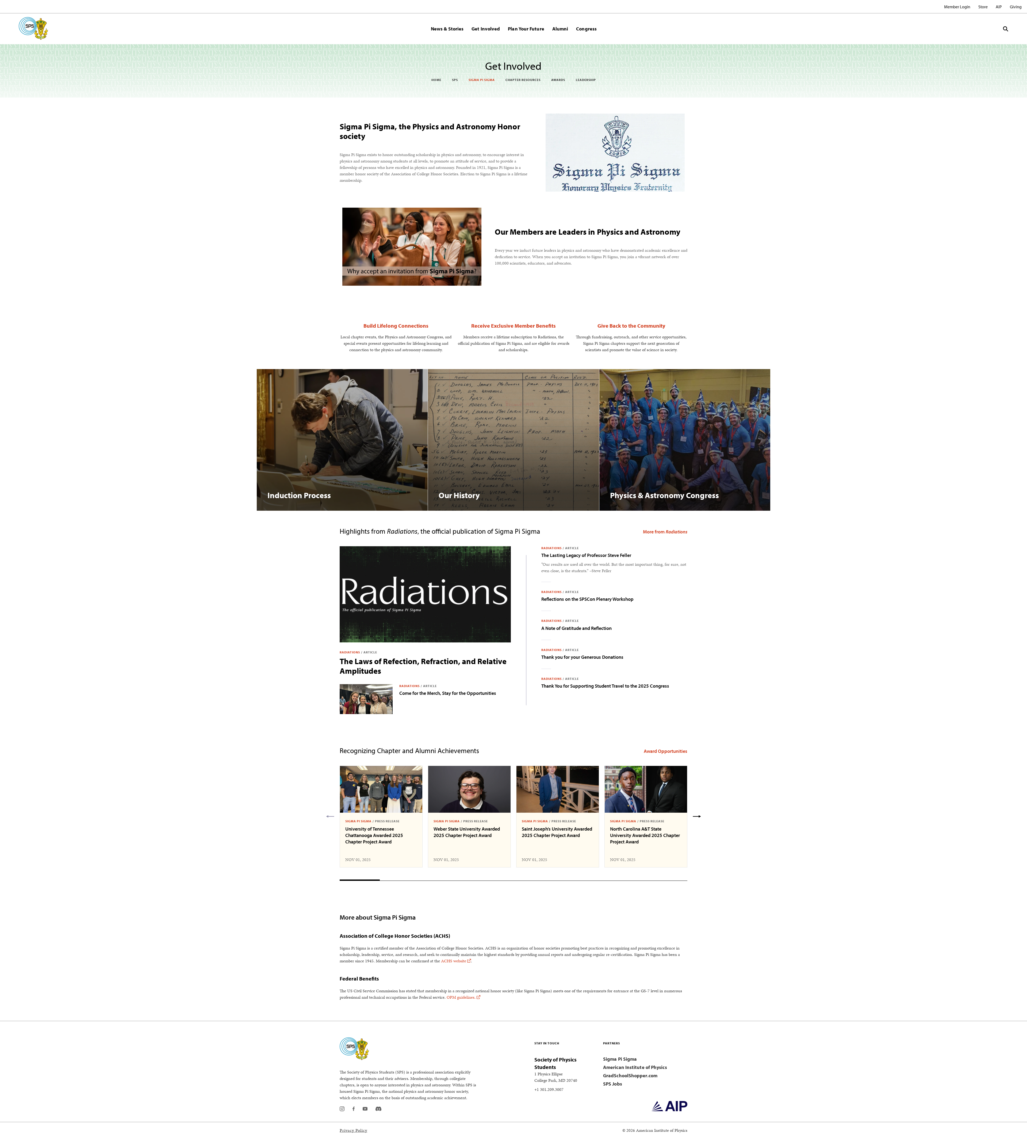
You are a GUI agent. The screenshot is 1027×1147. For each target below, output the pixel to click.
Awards (558, 80)
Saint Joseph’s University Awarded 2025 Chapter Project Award (557, 832)
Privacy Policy (353, 1130)
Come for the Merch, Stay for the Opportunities (447, 693)
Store (983, 6)
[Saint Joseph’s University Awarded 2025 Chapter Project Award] (557, 789)
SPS (455, 80)
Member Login (957, 6)
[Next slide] (697, 816)
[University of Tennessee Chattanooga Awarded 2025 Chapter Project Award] (381, 789)
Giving (1016, 6)
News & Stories (447, 29)
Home (436, 80)
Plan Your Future (526, 29)
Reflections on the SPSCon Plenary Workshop (587, 599)
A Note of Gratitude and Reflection (576, 628)
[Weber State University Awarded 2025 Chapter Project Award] (469, 789)
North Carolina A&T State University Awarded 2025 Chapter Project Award (645, 835)
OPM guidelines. (461, 997)
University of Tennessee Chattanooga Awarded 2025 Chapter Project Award (374, 835)
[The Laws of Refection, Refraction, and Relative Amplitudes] (425, 594)
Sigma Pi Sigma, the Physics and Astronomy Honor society (430, 131)
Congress (586, 29)
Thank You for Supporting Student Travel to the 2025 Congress (605, 686)
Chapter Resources (523, 80)
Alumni (560, 29)
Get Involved (486, 29)
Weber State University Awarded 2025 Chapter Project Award (467, 832)
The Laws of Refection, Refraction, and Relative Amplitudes (423, 666)
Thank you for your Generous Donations (582, 657)
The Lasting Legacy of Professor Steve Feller (586, 555)
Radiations (350, 652)
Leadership (586, 80)
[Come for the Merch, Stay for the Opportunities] (366, 699)
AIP (999, 6)
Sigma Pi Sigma (482, 80)
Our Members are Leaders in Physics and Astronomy (587, 232)
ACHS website (453, 961)
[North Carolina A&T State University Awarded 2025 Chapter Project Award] (646, 789)
